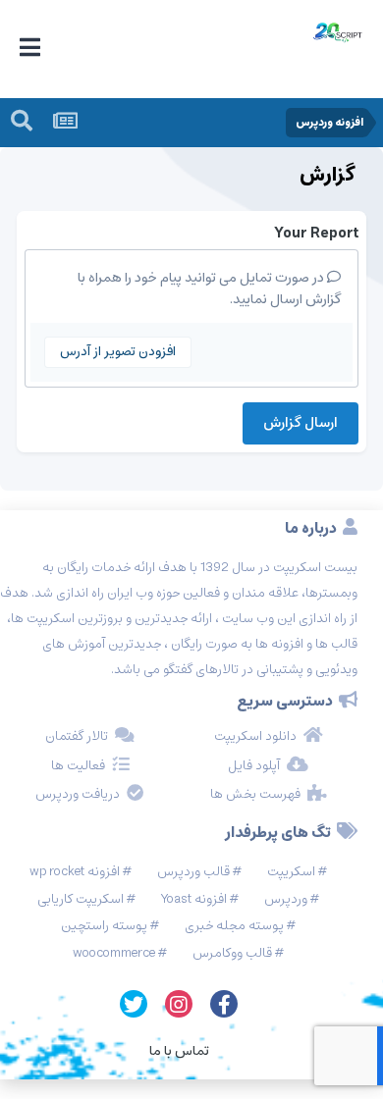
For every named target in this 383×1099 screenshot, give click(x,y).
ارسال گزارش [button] (300, 423)
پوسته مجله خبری (234, 926)
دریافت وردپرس (77, 795)
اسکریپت (291, 872)
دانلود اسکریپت (255, 737)
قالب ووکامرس (232, 953)
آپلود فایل (254, 766)
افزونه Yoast (194, 899)
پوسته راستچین (104, 926)
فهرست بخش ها (255, 795)
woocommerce (114, 953)
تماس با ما (179, 1051)
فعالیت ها (78, 766)
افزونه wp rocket (74, 872)
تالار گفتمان (76, 737)
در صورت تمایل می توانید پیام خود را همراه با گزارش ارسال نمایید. (209, 288)
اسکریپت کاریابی (80, 899)
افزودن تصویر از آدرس (118, 351)
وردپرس (285, 899)
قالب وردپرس (193, 872)
